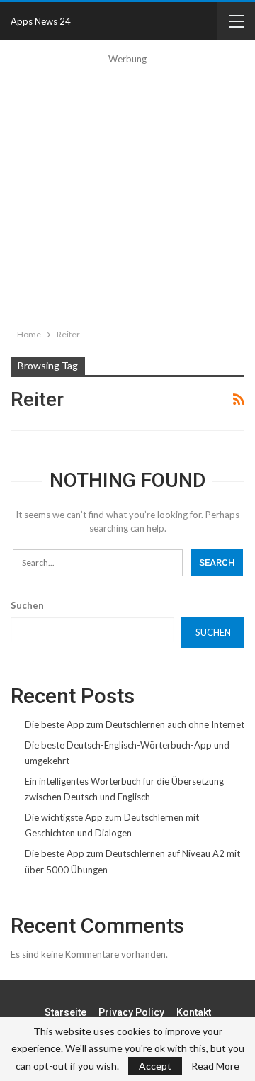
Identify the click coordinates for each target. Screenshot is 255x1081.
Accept (155, 1066)
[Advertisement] (127, 194)
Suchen (27, 605)
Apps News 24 (41, 21)
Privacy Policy (131, 1012)
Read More (215, 1066)
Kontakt (193, 1012)
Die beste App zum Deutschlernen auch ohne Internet (134, 724)
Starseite (65, 1012)
